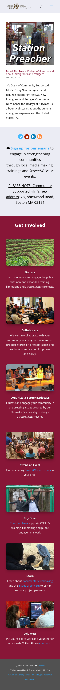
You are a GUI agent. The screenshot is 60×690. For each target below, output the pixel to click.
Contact (41, 665)
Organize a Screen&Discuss (30, 397)
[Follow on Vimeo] (20, 136)
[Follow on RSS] (39, 136)
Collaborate (30, 330)
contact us (45, 643)
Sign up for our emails (30, 148)
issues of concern (29, 585)
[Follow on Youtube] (26, 136)
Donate (30, 272)
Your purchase (19, 523)
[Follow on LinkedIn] (33, 136)
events (38, 470)
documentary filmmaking (38, 581)
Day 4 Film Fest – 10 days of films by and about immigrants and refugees (30, 73)
